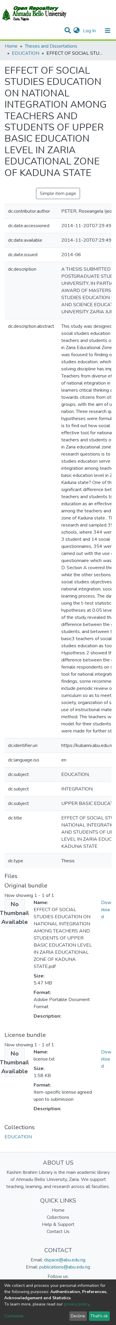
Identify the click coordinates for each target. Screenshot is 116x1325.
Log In (90, 31)
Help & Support (58, 1224)
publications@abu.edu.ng (64, 1267)
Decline (78, 1316)
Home (11, 46)
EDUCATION (25, 53)
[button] (76, 30)
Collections (58, 1217)
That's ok (99, 1316)
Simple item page (58, 193)
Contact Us (58, 1231)
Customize (13, 1316)
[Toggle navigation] (107, 31)
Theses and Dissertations (51, 46)
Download (106, 909)
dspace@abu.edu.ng (64, 1260)
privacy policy (76, 1304)
